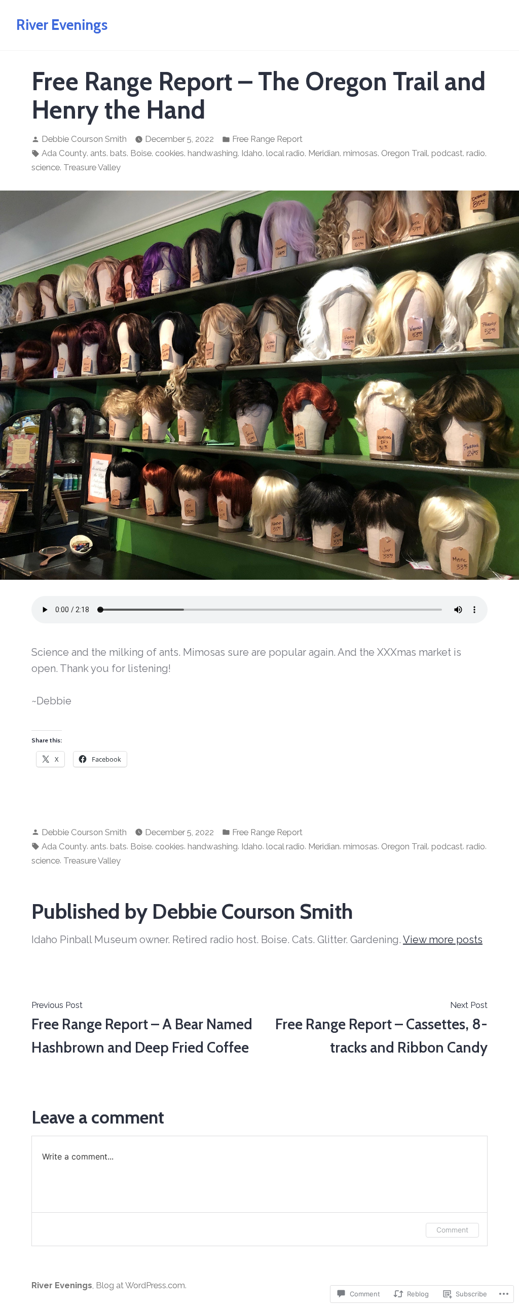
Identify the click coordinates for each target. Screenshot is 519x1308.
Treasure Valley (92, 167)
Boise (141, 153)
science (45, 167)
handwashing (213, 153)
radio (475, 153)
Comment (452, 1229)
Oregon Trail (404, 153)
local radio (285, 153)
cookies (169, 153)
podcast (447, 153)
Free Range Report (267, 139)
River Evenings (61, 24)
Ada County (64, 153)
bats (118, 153)
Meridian (324, 153)
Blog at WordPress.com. (141, 1285)
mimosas (360, 153)
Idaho (252, 153)
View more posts (443, 939)
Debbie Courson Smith (84, 139)
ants (98, 153)
